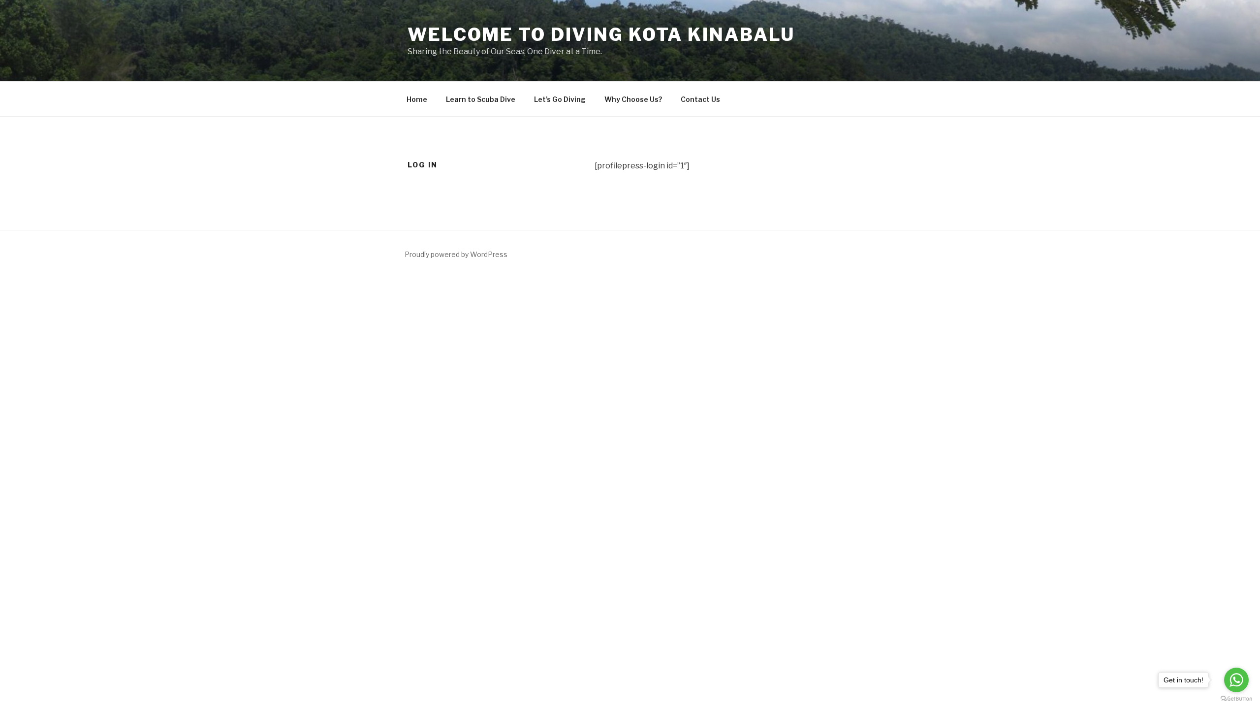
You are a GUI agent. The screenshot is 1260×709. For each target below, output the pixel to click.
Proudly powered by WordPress (456, 254)
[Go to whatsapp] (1236, 680)
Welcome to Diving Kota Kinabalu (601, 34)
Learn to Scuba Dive (480, 99)
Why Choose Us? (633, 99)
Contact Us (700, 99)
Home (417, 99)
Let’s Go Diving (560, 99)
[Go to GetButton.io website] (1236, 699)
